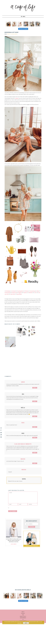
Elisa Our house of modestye (23, 444)
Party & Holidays (12, 34)
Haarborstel (14, 292)
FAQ (23, 614)
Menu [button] (24, 16)
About (23, 611)
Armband (14, 291)
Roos (23, 422)
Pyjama (25, 292)
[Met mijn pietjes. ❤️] (32, 24)
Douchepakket (20, 291)
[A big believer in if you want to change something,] (14, 24)
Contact (23, 613)
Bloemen (30, 292)
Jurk (35, 292)
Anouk (23, 382)
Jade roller (12, 294)
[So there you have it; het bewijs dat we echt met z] (37, 24)
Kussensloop (32, 291)
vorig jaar (17, 98)
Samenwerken (23, 617)
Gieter (37, 291)
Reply (35, 387)
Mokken (26, 291)
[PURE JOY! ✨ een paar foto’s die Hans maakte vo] (8, 24)
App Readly (19, 294)
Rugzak (20, 292)
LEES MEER (13, 544)
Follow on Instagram (23, 28)
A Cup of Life (23, 7)
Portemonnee (7, 292)
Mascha (23, 459)
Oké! (26, 623)
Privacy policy (23, 616)
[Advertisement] (23, 361)
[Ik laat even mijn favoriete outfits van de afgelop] (26, 24)
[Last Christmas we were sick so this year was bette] (20, 24)
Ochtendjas (7, 291)
